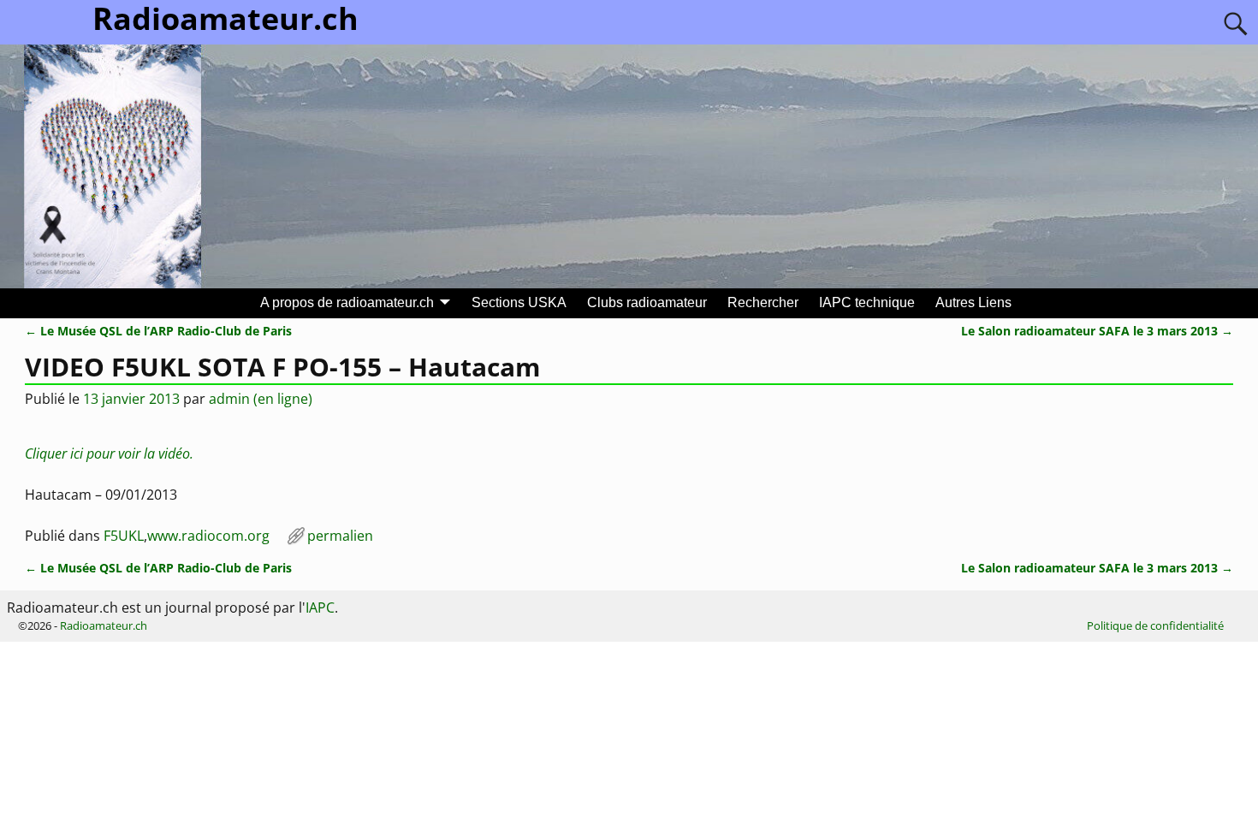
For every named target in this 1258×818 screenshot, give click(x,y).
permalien (340, 535)
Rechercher (762, 302)
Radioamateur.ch (103, 625)
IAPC (320, 607)
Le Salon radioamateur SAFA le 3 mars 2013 (1097, 331)
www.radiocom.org (208, 535)
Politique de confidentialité (1155, 625)
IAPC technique (867, 302)
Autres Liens (973, 302)
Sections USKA (519, 302)
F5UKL (124, 535)
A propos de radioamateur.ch (347, 302)
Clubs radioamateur (647, 302)
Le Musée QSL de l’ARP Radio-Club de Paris (158, 331)
